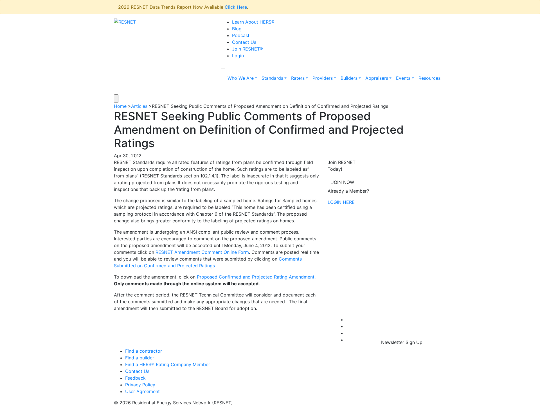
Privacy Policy (140, 384)
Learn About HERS (253, 22)
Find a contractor (143, 351)
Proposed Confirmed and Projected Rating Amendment (255, 277)
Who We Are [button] (241, 78)
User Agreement (142, 391)
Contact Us (244, 42)
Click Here (236, 7)
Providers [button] (322, 78)
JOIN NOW (342, 182)
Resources (429, 78)
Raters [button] (298, 78)
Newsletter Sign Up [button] (401, 342)
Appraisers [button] (376, 78)
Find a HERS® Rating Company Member (167, 364)
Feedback (135, 378)
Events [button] (403, 78)
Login (238, 55)
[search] (223, 68)
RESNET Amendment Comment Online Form (202, 252)
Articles (139, 106)
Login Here (341, 202)
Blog (237, 28)
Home (120, 106)
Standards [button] (272, 78)
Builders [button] (349, 78)
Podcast (240, 35)
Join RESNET (247, 49)
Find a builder (139, 358)
